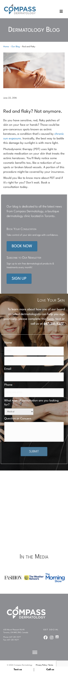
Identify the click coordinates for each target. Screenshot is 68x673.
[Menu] (35, 652)
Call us (50, 669)
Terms (50, 665)
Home (6, 47)
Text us (18, 669)
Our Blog (15, 47)
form (50, 318)
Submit (34, 451)
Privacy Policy (41, 665)
